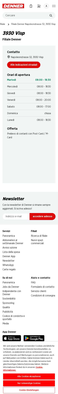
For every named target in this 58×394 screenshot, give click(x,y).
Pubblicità (7, 312)
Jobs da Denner (10, 287)
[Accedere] (46, 6)
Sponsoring (8, 303)
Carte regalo (9, 269)
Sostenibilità (8, 298)
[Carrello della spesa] (39, 5)
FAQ (33, 282)
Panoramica (8, 236)
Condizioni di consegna (43, 295)
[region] (29, 367)
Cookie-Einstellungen (29, 390)
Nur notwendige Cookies (29, 383)
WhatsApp (8, 265)
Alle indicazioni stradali (23, 65)
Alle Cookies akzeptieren (29, 376)
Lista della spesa (11, 252)
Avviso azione (9, 247)
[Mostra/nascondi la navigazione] (54, 5)
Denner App (8, 256)
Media (5, 323)
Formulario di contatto (42, 287)
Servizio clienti (38, 291)
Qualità (6, 307)
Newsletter (8, 261)
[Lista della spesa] (31, 5)
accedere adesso (42, 216)
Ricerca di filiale (39, 236)
